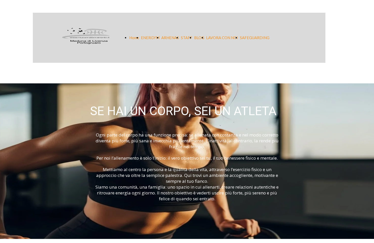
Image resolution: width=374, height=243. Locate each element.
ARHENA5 (170, 37)
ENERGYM (150, 37)
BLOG (199, 37)
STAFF (186, 37)
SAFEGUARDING (254, 37)
